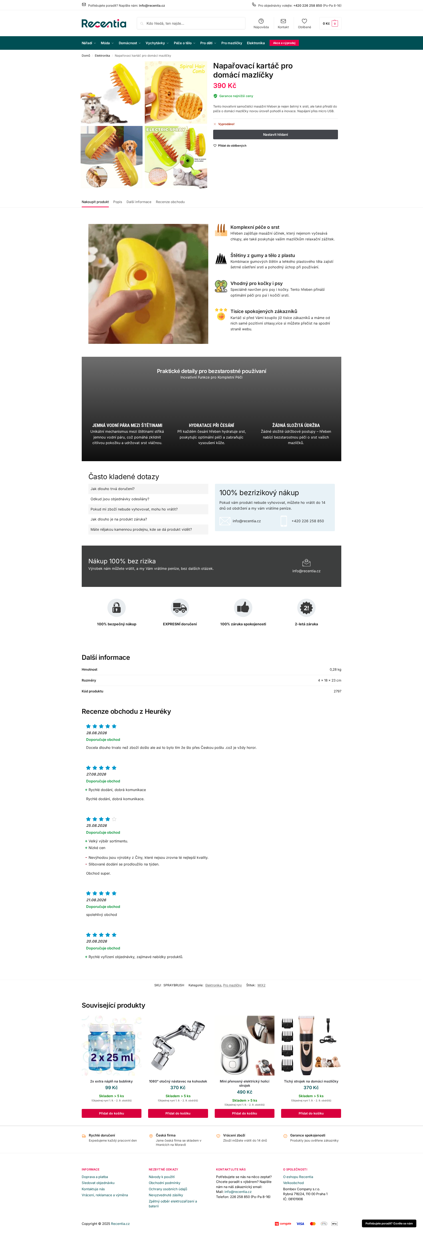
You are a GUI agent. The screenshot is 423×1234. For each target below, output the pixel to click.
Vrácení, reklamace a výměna (105, 1195)
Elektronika (102, 55)
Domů (86, 55)
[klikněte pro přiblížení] (112, 92)
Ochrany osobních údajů (168, 1189)
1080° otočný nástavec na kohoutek (178, 1081)
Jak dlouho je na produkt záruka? (119, 519)
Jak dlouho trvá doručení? (113, 488)
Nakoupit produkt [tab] (95, 202)
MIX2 (262, 985)
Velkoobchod (293, 1183)
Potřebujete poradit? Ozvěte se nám (389, 1223)
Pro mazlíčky (232, 985)
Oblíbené (304, 27)
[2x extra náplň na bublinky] (112, 1046)
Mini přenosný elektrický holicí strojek (244, 1083)
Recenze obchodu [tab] (170, 202)
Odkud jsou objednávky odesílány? (120, 499)
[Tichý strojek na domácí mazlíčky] (311, 1046)
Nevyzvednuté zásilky (166, 1195)
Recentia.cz (120, 1224)
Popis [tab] (117, 202)
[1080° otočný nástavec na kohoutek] (178, 1046)
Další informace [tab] (139, 202)
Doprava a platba (95, 1177)
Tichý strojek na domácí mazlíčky (311, 1081)
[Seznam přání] (134, 1022)
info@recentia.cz (238, 1192)
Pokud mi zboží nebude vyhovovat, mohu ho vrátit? (134, 509)
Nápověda (261, 27)
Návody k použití (162, 1177)
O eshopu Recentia (298, 1177)
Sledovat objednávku (98, 1183)
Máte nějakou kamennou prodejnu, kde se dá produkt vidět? (141, 529)
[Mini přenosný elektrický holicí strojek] (245, 1046)
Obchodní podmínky (164, 1183)
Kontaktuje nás (93, 1189)
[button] (330, 23)
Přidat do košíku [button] (111, 1113)
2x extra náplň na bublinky (111, 1081)
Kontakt (283, 27)
